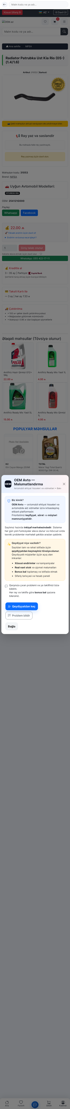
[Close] (64, 484)
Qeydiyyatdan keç (23, 606)
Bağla (11, 626)
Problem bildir (20, 615)
